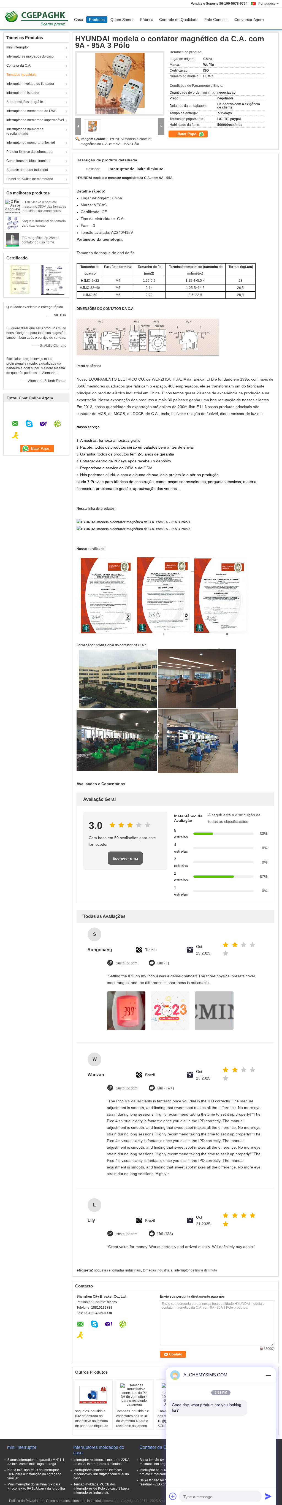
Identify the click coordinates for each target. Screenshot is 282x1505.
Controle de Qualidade (179, 19)
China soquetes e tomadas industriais (74, 1501)
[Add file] (173, 1496)
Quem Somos (122, 19)
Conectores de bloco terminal (28, 161)
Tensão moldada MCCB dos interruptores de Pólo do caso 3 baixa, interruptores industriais (102, 1488)
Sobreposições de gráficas (26, 102)
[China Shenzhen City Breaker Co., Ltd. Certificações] (20, 279)
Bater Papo (187, 134)
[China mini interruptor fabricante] (37, 18)
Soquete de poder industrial (27, 170)
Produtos (97, 19)
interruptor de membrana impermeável (35, 120)
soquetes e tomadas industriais (117, 1270)
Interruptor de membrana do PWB (31, 111)
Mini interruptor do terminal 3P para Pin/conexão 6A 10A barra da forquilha (36, 1486)
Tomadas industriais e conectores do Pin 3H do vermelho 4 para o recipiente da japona (132, 1418)
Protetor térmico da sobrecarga (29, 152)
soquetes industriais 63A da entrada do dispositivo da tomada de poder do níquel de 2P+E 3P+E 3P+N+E (91, 1421)
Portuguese (267, 4)
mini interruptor (17, 47)
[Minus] (268, 1375)
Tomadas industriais (21, 75)
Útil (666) (165, 1234)
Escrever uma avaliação (125, 860)
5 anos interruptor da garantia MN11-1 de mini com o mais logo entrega (35, 1462)
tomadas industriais (157, 1270)
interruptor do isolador (22, 93)
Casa (78, 19)
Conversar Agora (249, 19)
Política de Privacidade (26, 1501)
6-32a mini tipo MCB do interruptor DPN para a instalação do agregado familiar (34, 1474)
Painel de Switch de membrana (29, 179)
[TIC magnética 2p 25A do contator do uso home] (12, 240)
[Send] (268, 1496)
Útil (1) (163, 963)
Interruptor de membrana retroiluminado (25, 131)
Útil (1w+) (165, 1088)
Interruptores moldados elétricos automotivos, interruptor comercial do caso (101, 1474)
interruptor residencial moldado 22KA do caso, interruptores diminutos (101, 1462)
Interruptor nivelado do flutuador (30, 84)
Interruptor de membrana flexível (30, 143)
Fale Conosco (216, 19)
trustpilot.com (126, 963)
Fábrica (146, 19)
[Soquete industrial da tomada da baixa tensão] (12, 223)
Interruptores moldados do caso (30, 56)
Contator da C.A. (18, 65)
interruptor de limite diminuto (195, 1270)
